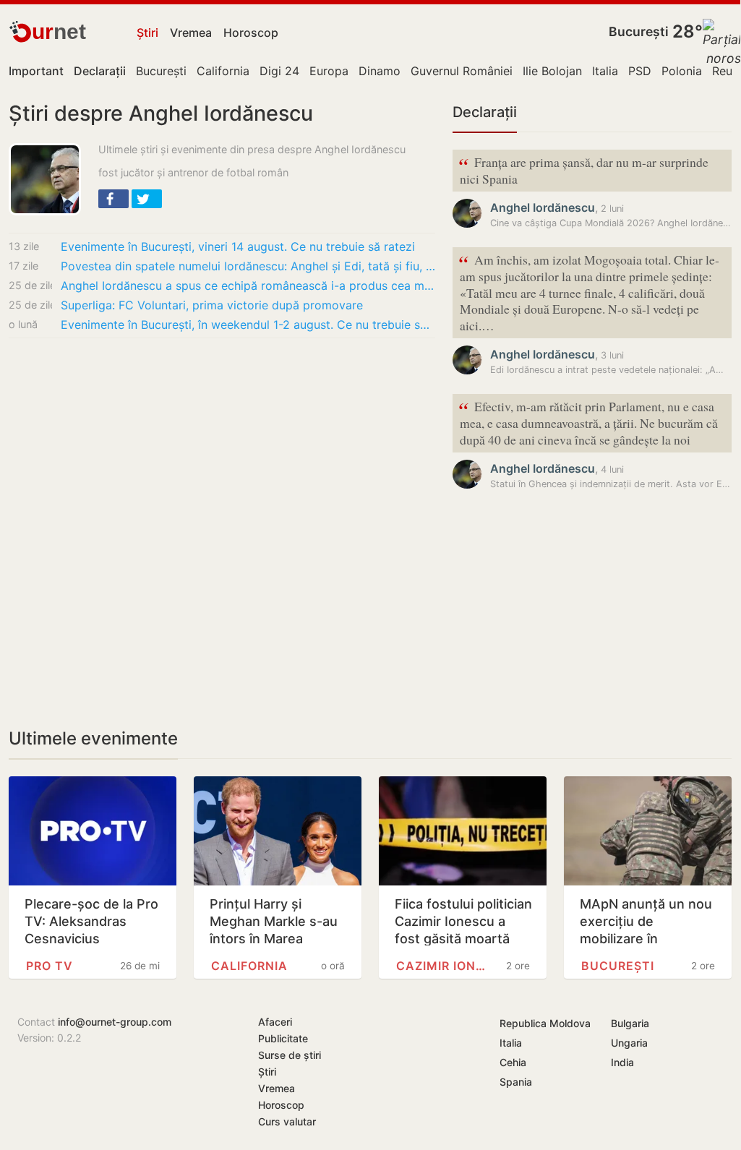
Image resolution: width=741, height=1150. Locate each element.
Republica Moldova (545, 1023)
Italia (605, 71)
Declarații (485, 112)
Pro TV (49, 965)
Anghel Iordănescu (542, 207)
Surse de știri (289, 1055)
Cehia (513, 1062)
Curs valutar (287, 1121)
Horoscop (250, 32)
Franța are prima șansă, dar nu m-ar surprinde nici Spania (583, 169)
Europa (328, 71)
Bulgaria (630, 1023)
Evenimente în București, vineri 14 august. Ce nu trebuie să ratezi (238, 246)
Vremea (191, 32)
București (639, 31)
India (622, 1062)
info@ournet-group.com (114, 1022)
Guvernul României (462, 71)
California (223, 71)
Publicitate (283, 1038)
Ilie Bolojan (552, 71)
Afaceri (275, 1022)
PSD (639, 71)
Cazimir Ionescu (443, 965)
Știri (147, 32)
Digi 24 (279, 71)
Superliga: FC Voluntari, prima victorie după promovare (212, 305)
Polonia (681, 71)
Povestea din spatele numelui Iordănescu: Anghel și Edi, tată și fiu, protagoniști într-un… (248, 266)
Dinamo (380, 71)
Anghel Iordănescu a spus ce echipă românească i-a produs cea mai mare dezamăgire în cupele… (248, 285)
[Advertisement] (222, 457)
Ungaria (629, 1043)
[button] (113, 198)
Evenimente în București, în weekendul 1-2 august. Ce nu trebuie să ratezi (248, 324)
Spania (516, 1082)
